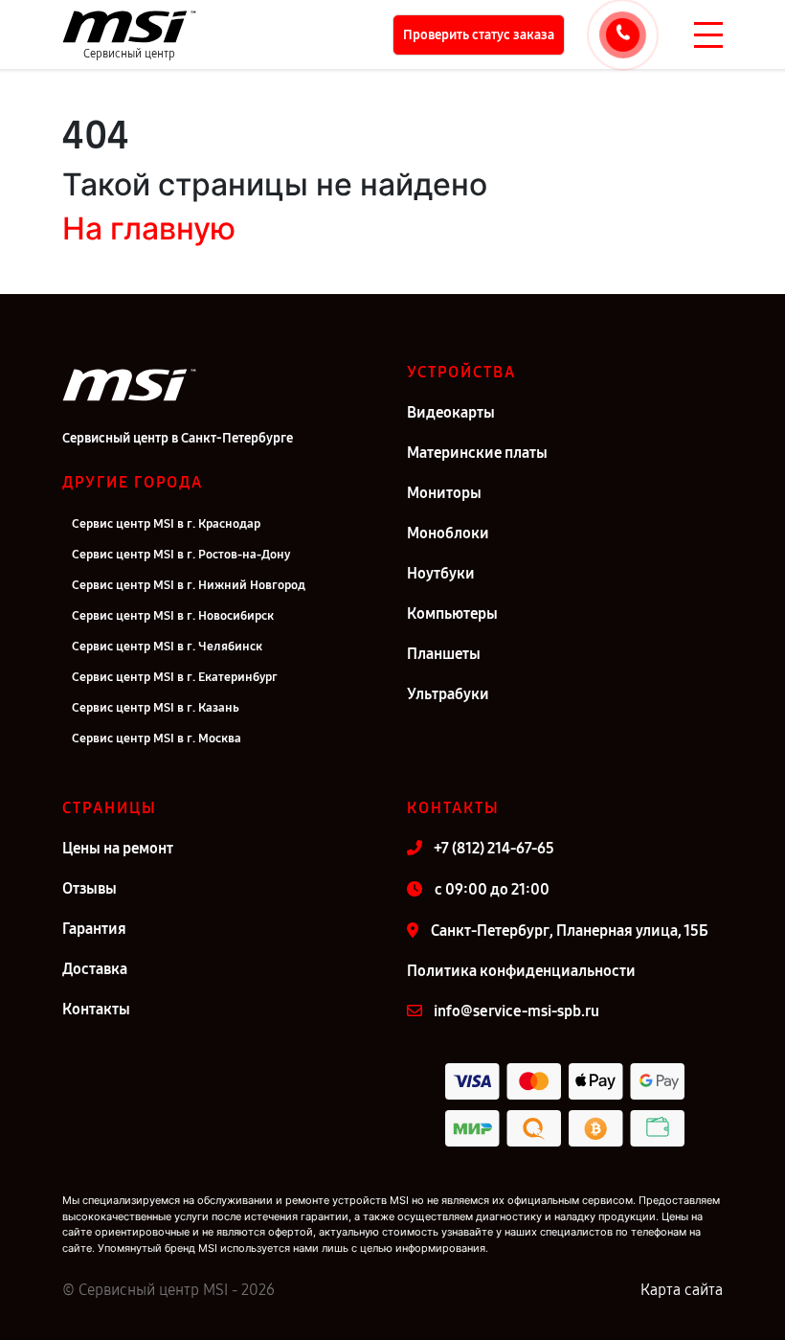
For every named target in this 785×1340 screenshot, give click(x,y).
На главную (149, 228)
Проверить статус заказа (478, 35)
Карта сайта (681, 1290)
